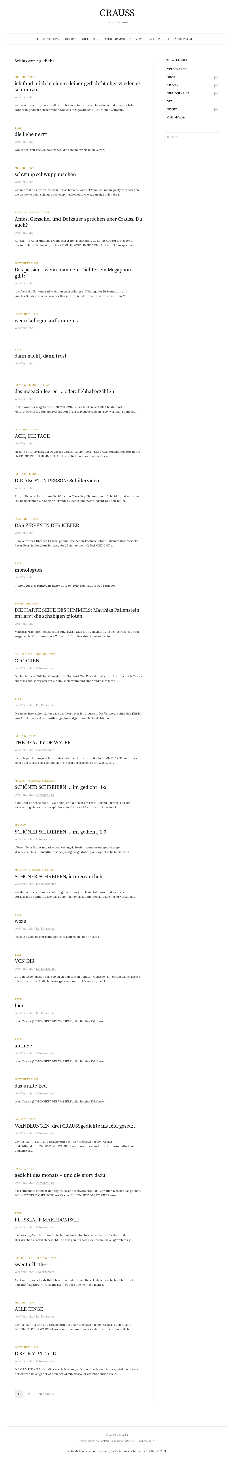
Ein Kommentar (46, 705)
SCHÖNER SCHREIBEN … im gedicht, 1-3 (60, 832)
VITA (139, 39)
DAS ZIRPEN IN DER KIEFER (47, 525)
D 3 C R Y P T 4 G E (35, 1354)
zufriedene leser (37, 212)
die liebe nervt (31, 134)
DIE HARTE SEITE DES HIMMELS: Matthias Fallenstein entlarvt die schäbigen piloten (77, 613)
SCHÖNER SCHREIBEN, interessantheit (59, 876)
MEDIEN (88, 39)
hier (19, 1006)
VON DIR (25, 961)
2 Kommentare (45, 750)
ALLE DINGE (29, 1309)
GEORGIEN (27, 661)
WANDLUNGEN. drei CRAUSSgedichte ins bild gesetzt (75, 1126)
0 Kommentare (45, 668)
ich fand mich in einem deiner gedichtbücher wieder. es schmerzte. (78, 86)
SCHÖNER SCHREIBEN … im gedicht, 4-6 (60, 787)
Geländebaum (180, 39)
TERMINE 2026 (48, 39)
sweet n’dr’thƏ (31, 1264)
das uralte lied (31, 1086)
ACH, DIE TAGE (32, 436)
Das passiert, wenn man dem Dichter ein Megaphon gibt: (73, 273)
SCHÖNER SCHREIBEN (42, 780)
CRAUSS (117, 13)
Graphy (126, 1440)
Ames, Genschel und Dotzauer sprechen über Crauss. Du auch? (78, 222)
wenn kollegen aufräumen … (47, 320)
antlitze (23, 1046)
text (31, 77)
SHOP (69, 39)
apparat (20, 780)
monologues (28, 570)
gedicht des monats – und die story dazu (60, 1175)
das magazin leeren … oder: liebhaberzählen (64, 391)
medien (20, 77)
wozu (21, 921)
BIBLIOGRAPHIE (115, 39)
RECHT (154, 39)
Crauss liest (23, 654)
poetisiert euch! (26, 263)
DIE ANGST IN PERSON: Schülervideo (57, 481)
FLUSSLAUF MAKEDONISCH (47, 1220)
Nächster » (46, 1394)
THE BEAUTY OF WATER (43, 742)
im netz (20, 385)
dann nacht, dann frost (41, 356)
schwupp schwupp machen (45, 174)
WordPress (102, 1440)
